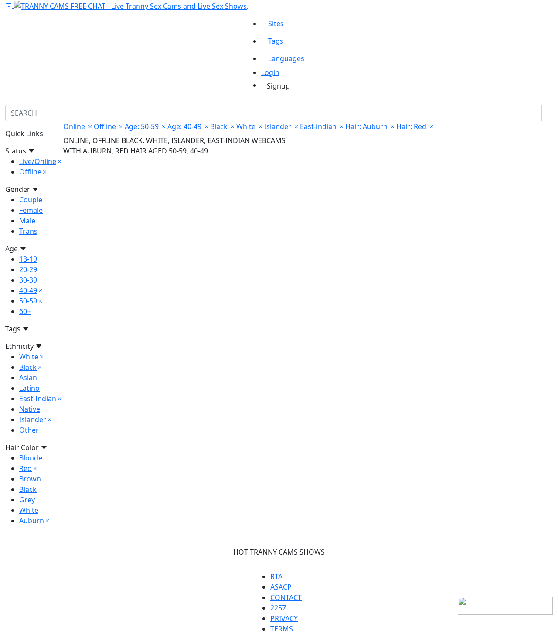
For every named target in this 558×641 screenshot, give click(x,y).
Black (28, 367)
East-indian (319, 126)
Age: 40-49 (185, 126)
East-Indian (37, 398)
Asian (28, 377)
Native (29, 409)
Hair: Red (412, 126)
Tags (275, 41)
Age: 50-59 (142, 126)
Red (25, 468)
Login (270, 72)
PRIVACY (284, 618)
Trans (28, 231)
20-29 (28, 269)
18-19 (28, 259)
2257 (278, 608)
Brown (30, 479)
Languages (286, 58)
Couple (30, 200)
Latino (29, 388)
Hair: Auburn (367, 126)
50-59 (28, 301)
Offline (30, 172)
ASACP (281, 587)
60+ (25, 311)
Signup (278, 86)
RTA (276, 576)
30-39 (28, 280)
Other (29, 430)
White (28, 356)
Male (27, 220)
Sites (276, 23)
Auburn (31, 520)
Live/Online (37, 161)
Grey (27, 500)
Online (75, 126)
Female (31, 210)
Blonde (30, 458)
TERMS (281, 629)
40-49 (28, 290)
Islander (32, 419)
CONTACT (286, 597)
